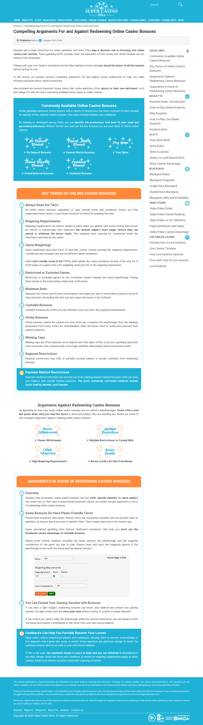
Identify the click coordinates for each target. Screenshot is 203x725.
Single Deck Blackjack (163, 186)
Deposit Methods (118, 20)
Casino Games (138, 20)
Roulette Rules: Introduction (167, 101)
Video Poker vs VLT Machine (167, 220)
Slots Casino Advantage (165, 163)
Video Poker (65, 20)
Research (40, 710)
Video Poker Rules (161, 208)
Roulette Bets (158, 129)
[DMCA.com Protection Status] (182, 717)
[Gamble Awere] (169, 717)
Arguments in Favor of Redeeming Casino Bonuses (168, 89)
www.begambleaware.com (147, 694)
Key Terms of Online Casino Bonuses (167, 68)
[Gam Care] (161, 717)
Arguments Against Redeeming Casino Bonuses (168, 78)
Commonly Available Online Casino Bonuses (167, 58)
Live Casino (80, 20)
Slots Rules (157, 146)
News (181, 20)
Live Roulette (158, 266)
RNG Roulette (158, 113)
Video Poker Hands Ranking (167, 214)
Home (17, 20)
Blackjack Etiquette (162, 180)
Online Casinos (98, 20)
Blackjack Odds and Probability (169, 197)
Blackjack (49, 20)
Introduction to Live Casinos (168, 242)
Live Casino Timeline (163, 248)
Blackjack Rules (160, 174)
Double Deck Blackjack (164, 192)
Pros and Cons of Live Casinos (169, 260)
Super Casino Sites (44, 715)
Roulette (27, 20)
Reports (28, 710)
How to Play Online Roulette (167, 107)
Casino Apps (169, 20)
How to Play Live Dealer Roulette (164, 121)
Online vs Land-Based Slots (167, 157)
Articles (17, 26)
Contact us (77, 710)
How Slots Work (160, 140)
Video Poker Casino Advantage (169, 232)
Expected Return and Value (167, 226)
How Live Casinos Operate (166, 254)
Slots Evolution (159, 151)
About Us (53, 710)
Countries (154, 20)
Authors (64, 710)
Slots (38, 20)
